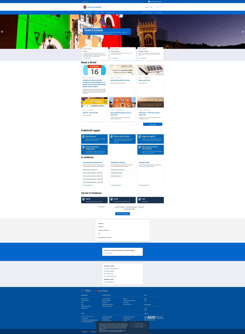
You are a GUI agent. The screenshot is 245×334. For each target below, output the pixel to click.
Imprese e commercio (127, 304)
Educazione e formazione (107, 306)
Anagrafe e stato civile (106, 300)
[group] (122, 34)
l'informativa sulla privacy (117, 331)
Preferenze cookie (122, 330)
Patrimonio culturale (118, 162)
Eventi (145, 310)
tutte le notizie (152, 124)
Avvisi (145, 300)
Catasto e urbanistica (106, 298)
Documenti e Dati (84, 308)
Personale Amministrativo (86, 306)
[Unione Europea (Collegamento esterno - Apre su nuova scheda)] (87, 291)
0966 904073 (85, 318)
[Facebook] (150, 7)
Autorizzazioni (104, 302)
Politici (82, 304)
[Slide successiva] (243, 32)
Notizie (145, 298)
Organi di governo (84, 298)
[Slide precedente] (2, 32)
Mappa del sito (85, 331)
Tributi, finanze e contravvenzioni (129, 300)
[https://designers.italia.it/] (154, 317)
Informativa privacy (127, 318)
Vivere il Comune (93, 30)
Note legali (125, 320)
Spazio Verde (141, 206)
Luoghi (145, 308)
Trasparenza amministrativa (147, 12)
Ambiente (125, 298)
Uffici (82, 302)
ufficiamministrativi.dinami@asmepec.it (90, 320)
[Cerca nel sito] (161, 7)
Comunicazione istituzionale (92, 162)
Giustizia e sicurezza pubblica (107, 304)
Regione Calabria (85, 1)
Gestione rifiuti (144, 162)
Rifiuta (139, 324)
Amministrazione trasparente (128, 317)
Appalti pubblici (126, 302)
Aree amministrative (85, 300)
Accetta (139, 326)
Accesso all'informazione (120, 206)
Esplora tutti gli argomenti (122, 213)
